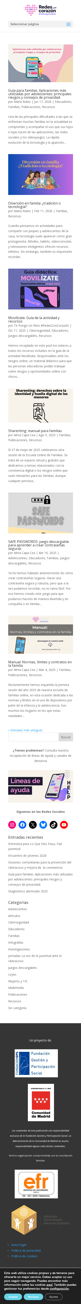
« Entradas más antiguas (25, 730)
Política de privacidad (26, 1250)
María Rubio (22, 102)
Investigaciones (19, 949)
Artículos (14, 916)
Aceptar (13, 1297)
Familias (14, 107)
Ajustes (53, 1297)
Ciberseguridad (39, 330)
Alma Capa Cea (24, 435)
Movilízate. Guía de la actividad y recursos (34, 319)
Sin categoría (17, 1008)
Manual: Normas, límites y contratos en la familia (40, 664)
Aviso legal (18, 1245)
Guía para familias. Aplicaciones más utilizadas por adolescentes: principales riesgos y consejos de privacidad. (39, 94)
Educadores (63, 102)
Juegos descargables (22, 336)
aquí (49, 1285)
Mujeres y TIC (18, 981)
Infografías (15, 942)
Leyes (12, 974)
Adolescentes (17, 558)
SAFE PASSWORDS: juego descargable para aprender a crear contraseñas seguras (38, 545)
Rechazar (33, 1297)
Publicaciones (30, 107)
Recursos (48, 107)
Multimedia (16, 988)
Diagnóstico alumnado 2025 (28, 891)
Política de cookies (24, 1256)
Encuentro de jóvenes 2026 (27, 855)
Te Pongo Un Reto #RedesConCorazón (41, 325)
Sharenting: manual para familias (35, 430)
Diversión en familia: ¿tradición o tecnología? (34, 205)
